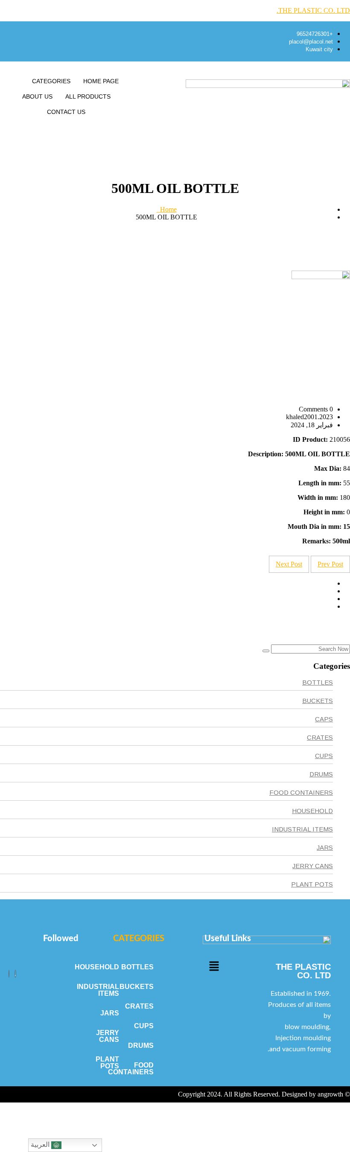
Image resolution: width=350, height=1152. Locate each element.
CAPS (324, 719)
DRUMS (321, 774)
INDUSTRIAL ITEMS (302, 829)
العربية (41, 1144)
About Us (37, 96)
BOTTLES (317, 682)
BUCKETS (317, 700)
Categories (51, 81)
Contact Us (66, 111)
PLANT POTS (312, 884)
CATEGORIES (138, 938)
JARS (325, 847)
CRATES (320, 737)
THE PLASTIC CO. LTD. (313, 10)
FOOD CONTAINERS (301, 792)
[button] (213, 966)
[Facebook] (15, 974)
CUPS (324, 755)
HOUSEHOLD (312, 810)
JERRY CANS (312, 865)
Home (167, 209)
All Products (88, 96)
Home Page (101, 81)
